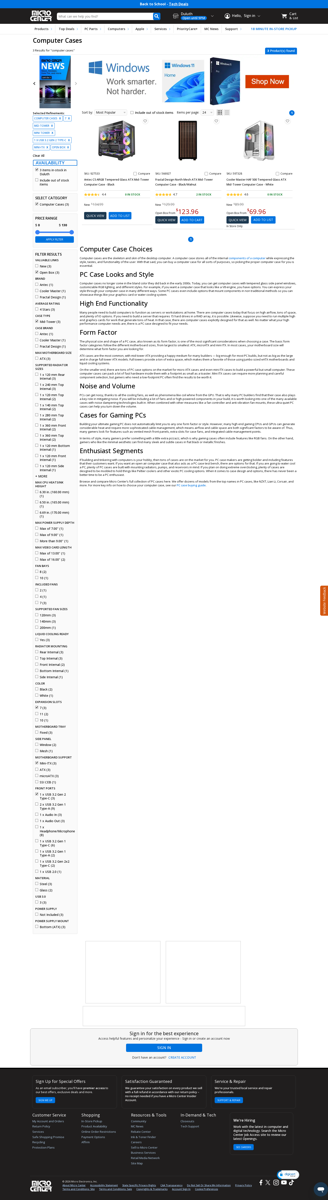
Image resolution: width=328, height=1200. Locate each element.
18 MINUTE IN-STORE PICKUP (274, 29)
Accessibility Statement (104, 1185)
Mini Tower (43, 133)
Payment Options (93, 1137)
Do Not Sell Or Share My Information (209, 1185)
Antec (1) (46, 285)
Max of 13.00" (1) (52, 553)
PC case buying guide (191, 485)
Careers (136, 1142)
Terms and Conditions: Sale (115, 1189)
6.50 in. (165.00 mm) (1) (54, 504)
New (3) (45, 266)
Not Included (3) (51, 915)
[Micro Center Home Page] (41, 14)
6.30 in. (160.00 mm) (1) (54, 494)
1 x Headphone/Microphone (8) (57, 831)
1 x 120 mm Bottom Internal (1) (55, 448)
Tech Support (190, 1126)
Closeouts (187, 1121)
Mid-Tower (43, 126)
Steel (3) (46, 884)
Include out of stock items (54, 182)
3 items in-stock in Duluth (53, 172)
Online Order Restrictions (98, 1132)
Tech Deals (178, 4)
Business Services (143, 1153)
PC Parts (91, 29)
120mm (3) (48, 615)
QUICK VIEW (95, 216)
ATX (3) (45, 359)
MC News (211, 29)
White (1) (46, 696)
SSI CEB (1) (48, 782)
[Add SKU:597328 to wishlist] (287, 121)
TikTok (290, 1182)
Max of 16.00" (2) (52, 560)
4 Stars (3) (47, 310)
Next (75, 83)
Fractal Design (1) (53, 297)
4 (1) (43, 597)
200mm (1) (48, 628)
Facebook (260, 1182)
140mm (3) (48, 621)
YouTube (283, 1182)
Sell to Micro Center (144, 1147)
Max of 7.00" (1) (51, 529)
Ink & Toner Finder (143, 1137)
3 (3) (43, 903)
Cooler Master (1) (53, 291)
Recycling (38, 1142)
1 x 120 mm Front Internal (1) (53, 458)
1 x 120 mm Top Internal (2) (52, 397)
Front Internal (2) (52, 665)
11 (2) (44, 714)
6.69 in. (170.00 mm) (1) (54, 514)
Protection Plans (43, 1147)
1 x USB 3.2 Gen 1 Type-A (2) (53, 853)
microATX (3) (49, 776)
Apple (139, 29)
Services (160, 29)
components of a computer (247, 258)
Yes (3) (45, 640)
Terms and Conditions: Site (78, 1189)
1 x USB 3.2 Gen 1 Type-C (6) (53, 843)
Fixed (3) (46, 733)
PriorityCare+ (187, 29)
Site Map (137, 1163)
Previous (34, 83)
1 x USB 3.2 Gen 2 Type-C (52, 140)
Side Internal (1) (51, 677)
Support (231, 29)
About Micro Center (74, 1185)
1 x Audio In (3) (51, 815)
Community (138, 1121)
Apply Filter (54, 239)
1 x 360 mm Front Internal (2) (53, 427)
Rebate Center (141, 1132)
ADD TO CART (192, 220)
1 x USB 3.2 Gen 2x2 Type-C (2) (54, 863)
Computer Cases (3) (54, 204)
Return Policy (41, 1126)
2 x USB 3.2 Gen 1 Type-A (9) (53, 806)
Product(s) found (281, 51)
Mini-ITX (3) (48, 763)
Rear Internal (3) (51, 652)
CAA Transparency (171, 1185)
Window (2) (48, 745)
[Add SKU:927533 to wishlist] (145, 121)
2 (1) (43, 590)
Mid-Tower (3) (50, 322)
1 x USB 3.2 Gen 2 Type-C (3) (53, 796)
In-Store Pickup (91, 1121)
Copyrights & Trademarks (152, 1189)
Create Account (182, 1057)
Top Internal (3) (51, 658)
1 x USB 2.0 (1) (50, 872)
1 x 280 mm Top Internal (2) (52, 417)
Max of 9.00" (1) (51, 535)
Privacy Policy (243, 1185)
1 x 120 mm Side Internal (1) (52, 468)
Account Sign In (181, 1189)
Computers (116, 29)
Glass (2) (46, 890)
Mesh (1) (46, 751)
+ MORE (41, 476)
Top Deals (66, 29)
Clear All (38, 156)
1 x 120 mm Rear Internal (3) (52, 377)
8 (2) (43, 572)
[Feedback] (323, 600)
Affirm (85, 1142)
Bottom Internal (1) (54, 671)
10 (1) (44, 578)
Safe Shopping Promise (48, 1137)
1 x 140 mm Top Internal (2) (52, 407)
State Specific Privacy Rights (139, 1185)
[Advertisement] (123, 972)
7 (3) (43, 603)
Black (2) (46, 689)
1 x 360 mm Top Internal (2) (52, 437)
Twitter (269, 1182)
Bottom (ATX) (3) (52, 927)
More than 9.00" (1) (54, 541)
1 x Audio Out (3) (52, 821)
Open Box (60, 147)
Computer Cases (47, 118)
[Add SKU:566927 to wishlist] (216, 121)
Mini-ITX (41, 147)
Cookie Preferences (206, 1189)
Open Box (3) (49, 273)
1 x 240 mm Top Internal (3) (52, 387)
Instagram (275, 1182)
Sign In (164, 1047)
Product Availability (94, 1126)
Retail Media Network (145, 1158)
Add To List (120, 216)
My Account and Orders (48, 1121)
